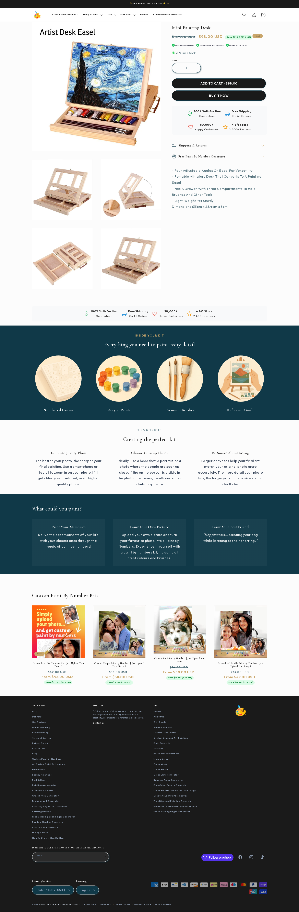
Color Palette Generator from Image (175, 790)
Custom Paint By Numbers (47, 758)
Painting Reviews (41, 811)
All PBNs (158, 748)
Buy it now (219, 96)
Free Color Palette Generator (171, 785)
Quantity (176, 60)
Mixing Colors (40, 832)
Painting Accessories (44, 785)
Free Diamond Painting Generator (173, 800)
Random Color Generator (168, 779)
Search (158, 711)
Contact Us (38, 748)
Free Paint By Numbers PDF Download (175, 806)
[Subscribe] (104, 856)
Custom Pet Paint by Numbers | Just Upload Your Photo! (179, 660)
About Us (159, 716)
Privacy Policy (40, 732)
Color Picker (161, 769)
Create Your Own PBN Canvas (170, 795)
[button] (92, 14)
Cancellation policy (163, 904)
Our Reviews (39, 722)
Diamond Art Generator (46, 800)
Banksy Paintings (42, 774)
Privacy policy (105, 904)
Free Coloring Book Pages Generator (53, 816)
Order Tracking (41, 727)
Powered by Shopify (71, 904)
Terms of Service (41, 737)
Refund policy (90, 904)
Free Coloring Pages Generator (172, 811)
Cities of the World (43, 790)
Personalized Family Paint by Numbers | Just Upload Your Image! (241, 665)
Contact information (143, 904)
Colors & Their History (45, 827)
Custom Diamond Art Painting (171, 737)
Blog (35, 753)
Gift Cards (160, 722)
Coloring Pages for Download (49, 806)
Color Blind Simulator (166, 774)
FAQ (34, 711)
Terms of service (123, 904)
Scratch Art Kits (163, 727)
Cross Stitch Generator (45, 795)
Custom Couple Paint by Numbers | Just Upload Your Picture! (119, 665)
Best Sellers (39, 779)
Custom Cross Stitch (165, 732)
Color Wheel (161, 764)
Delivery (36, 716)
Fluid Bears (38, 769)
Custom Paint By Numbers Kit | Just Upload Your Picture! (58, 665)
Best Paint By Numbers (166, 753)
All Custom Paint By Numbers (48, 764)
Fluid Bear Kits (162, 742)
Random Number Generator (48, 822)
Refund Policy (40, 742)
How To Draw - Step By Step (48, 837)
